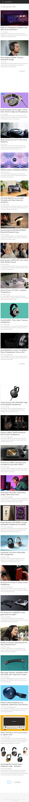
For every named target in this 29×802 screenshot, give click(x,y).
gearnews (8, 2)
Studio (6, 32)
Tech (6, 62)
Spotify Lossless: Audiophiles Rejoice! (14, 170)
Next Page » (18, 782)
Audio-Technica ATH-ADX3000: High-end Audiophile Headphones (14, 403)
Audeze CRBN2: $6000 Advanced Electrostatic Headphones (13, 433)
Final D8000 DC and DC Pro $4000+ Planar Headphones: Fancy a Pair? (14, 351)
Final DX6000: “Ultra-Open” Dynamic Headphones (14, 321)
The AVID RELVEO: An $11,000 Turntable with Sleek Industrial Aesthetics (12, 200)
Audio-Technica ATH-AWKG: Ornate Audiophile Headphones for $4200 (14, 523)
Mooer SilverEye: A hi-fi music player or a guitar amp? (14, 733)
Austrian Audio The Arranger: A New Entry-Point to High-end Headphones (14, 111)
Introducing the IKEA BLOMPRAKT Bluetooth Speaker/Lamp (13, 231)
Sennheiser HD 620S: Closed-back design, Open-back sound (13, 493)
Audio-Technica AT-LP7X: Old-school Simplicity (14, 141)
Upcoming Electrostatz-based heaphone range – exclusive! (11, 765)
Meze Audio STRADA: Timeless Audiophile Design (12, 58)
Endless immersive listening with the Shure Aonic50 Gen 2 (14, 643)
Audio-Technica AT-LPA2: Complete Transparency (13, 291)
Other (11, 707)
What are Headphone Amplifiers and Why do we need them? (14, 28)
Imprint (18, 799)
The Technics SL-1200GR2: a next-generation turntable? (13, 613)
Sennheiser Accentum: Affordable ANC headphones (13, 553)
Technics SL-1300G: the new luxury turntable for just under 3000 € (13, 463)
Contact (23, 799)
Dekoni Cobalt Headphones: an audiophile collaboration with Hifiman (14, 703)
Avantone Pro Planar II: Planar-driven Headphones (14, 583)
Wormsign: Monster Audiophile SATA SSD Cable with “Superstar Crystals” (14, 673)
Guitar (8, 737)
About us (6, 799)
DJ (10, 617)
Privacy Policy (13, 799)
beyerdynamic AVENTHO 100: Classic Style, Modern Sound (14, 261)
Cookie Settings (14, 800)
